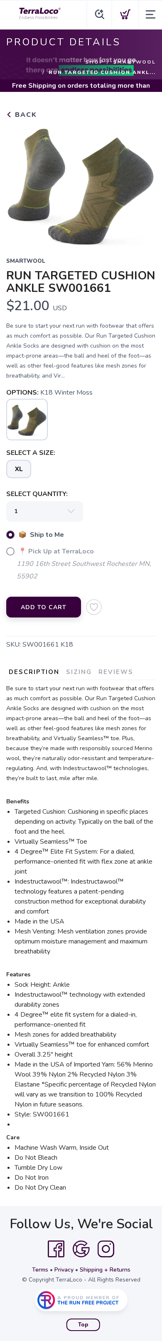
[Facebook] (56, 1249)
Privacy (64, 1270)
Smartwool (134, 62)
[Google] (81, 1249)
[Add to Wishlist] (94, 607)
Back (24, 114)
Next (143, 182)
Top (83, 1325)
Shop (94, 62)
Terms (40, 1270)
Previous (19, 182)
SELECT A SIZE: (30, 452)
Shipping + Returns (105, 1270)
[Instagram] (105, 1249)
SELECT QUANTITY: (37, 494)
